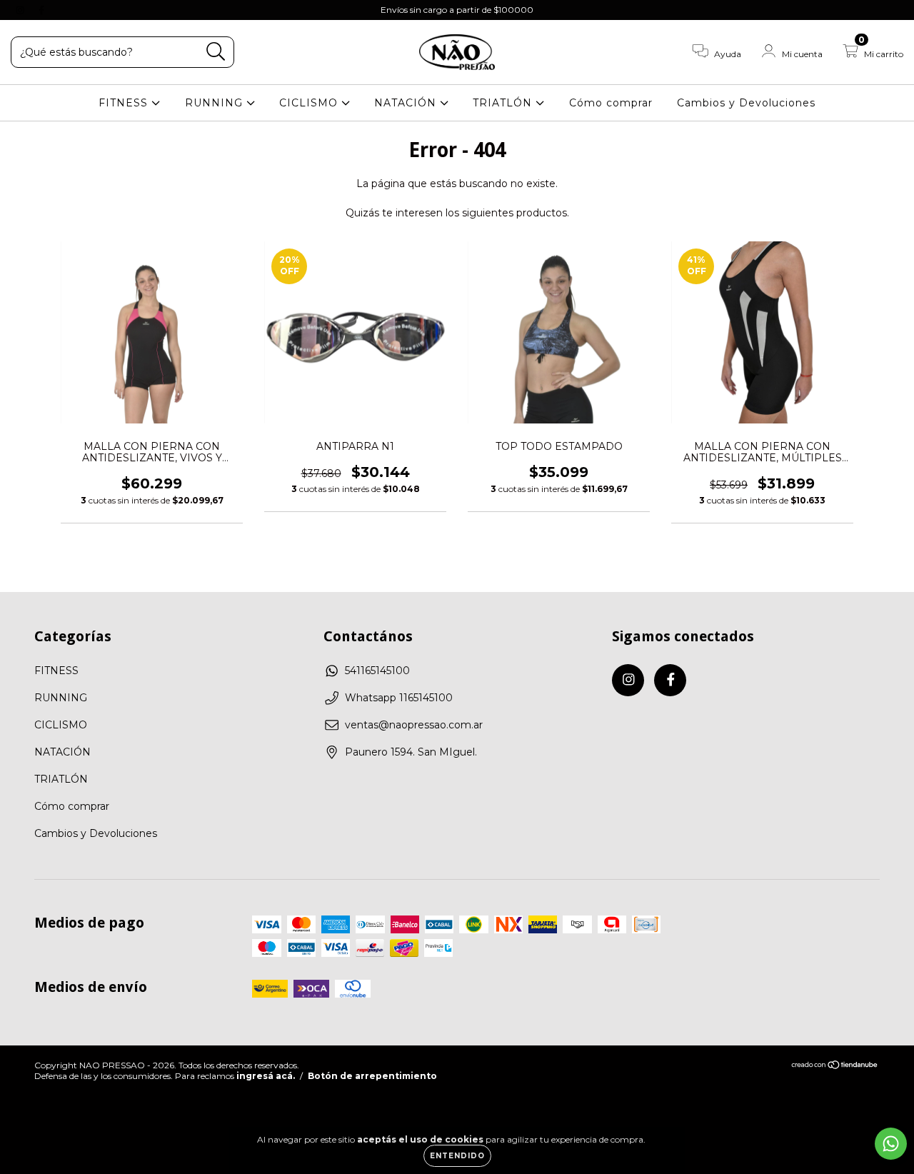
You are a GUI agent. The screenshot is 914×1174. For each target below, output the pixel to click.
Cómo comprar (611, 102)
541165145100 (377, 670)
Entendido (457, 1155)
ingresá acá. (265, 1075)
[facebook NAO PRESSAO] (41, 10)
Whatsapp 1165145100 (399, 697)
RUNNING (215, 102)
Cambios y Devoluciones (746, 102)
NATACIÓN (407, 102)
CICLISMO (310, 102)
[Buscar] (216, 52)
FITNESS (125, 102)
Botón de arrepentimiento (372, 1075)
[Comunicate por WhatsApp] (891, 1144)
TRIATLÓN (504, 102)
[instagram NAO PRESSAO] (21, 10)
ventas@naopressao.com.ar (414, 724)
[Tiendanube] (835, 1066)
